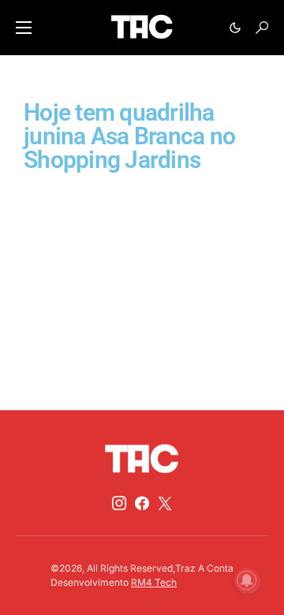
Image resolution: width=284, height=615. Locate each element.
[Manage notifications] (247, 580)
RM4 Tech (154, 582)
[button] (24, 27)
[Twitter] (165, 503)
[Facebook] (142, 503)
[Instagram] (119, 503)
